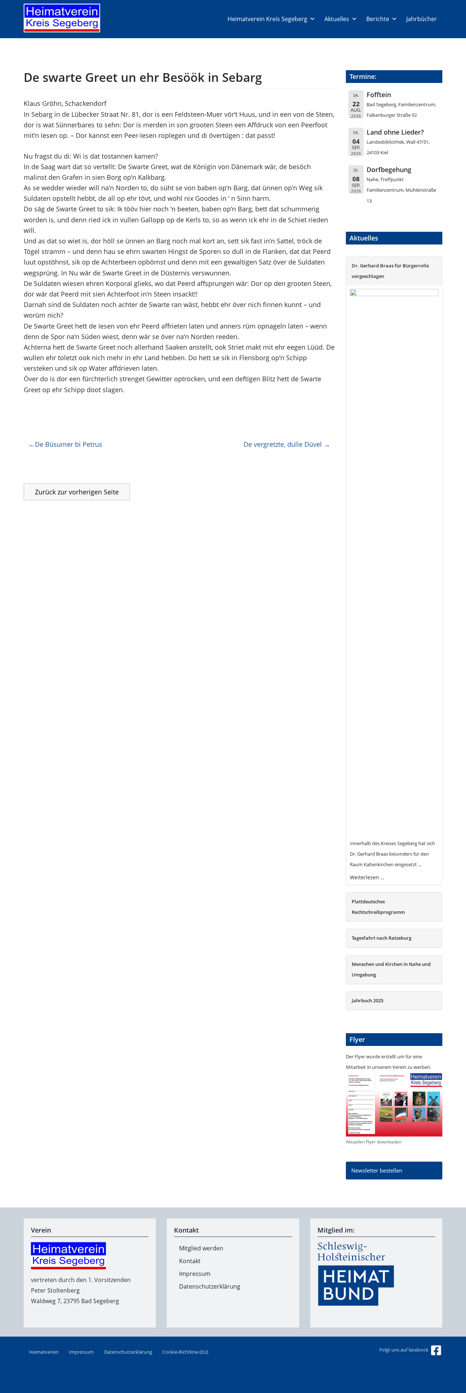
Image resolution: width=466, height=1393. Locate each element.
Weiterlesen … (367, 877)
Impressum (194, 1274)
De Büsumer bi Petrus (68, 444)
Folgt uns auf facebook (404, 1349)
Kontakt (190, 1261)
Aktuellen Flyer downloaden (374, 1142)
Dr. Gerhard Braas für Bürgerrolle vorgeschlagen (390, 270)
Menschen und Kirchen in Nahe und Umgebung (391, 969)
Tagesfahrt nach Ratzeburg (381, 938)
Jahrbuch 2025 (367, 1000)
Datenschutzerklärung (209, 1286)
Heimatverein (44, 1352)
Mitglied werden (201, 1248)
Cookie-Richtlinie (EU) (185, 1352)
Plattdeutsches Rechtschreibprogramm (378, 906)
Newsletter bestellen (376, 1170)
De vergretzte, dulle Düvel (283, 444)
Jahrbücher (421, 19)
